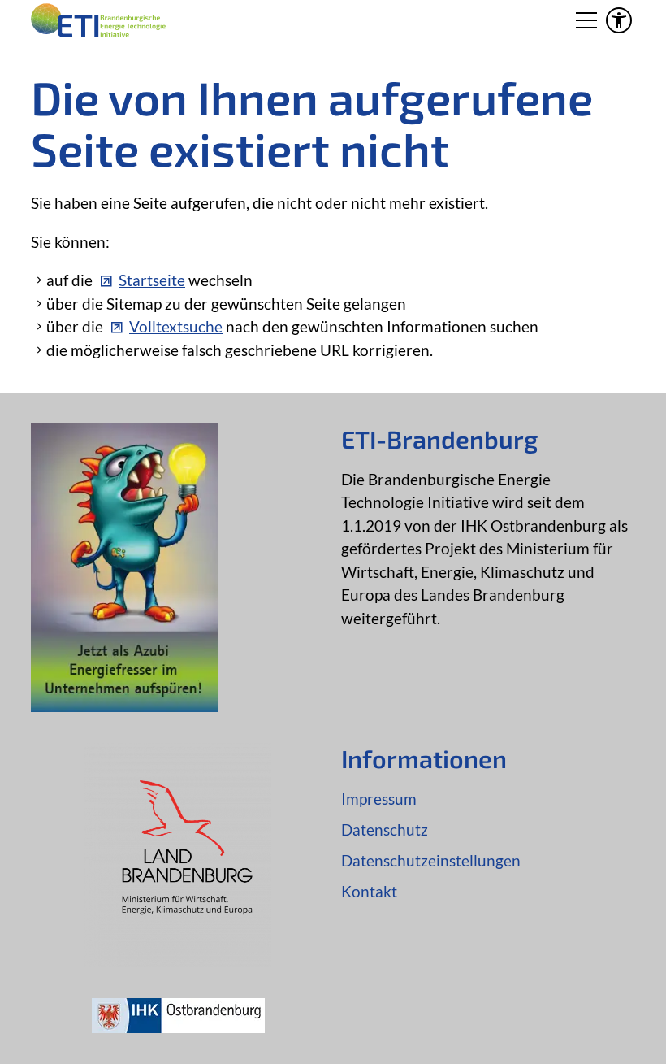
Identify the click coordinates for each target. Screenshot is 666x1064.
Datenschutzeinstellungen (431, 860)
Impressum (379, 798)
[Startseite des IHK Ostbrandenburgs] (178, 1027)
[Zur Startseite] (98, 20)
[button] (586, 20)
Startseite (152, 280)
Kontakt (369, 891)
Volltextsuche (176, 326)
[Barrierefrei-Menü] (619, 20)
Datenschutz (384, 829)
